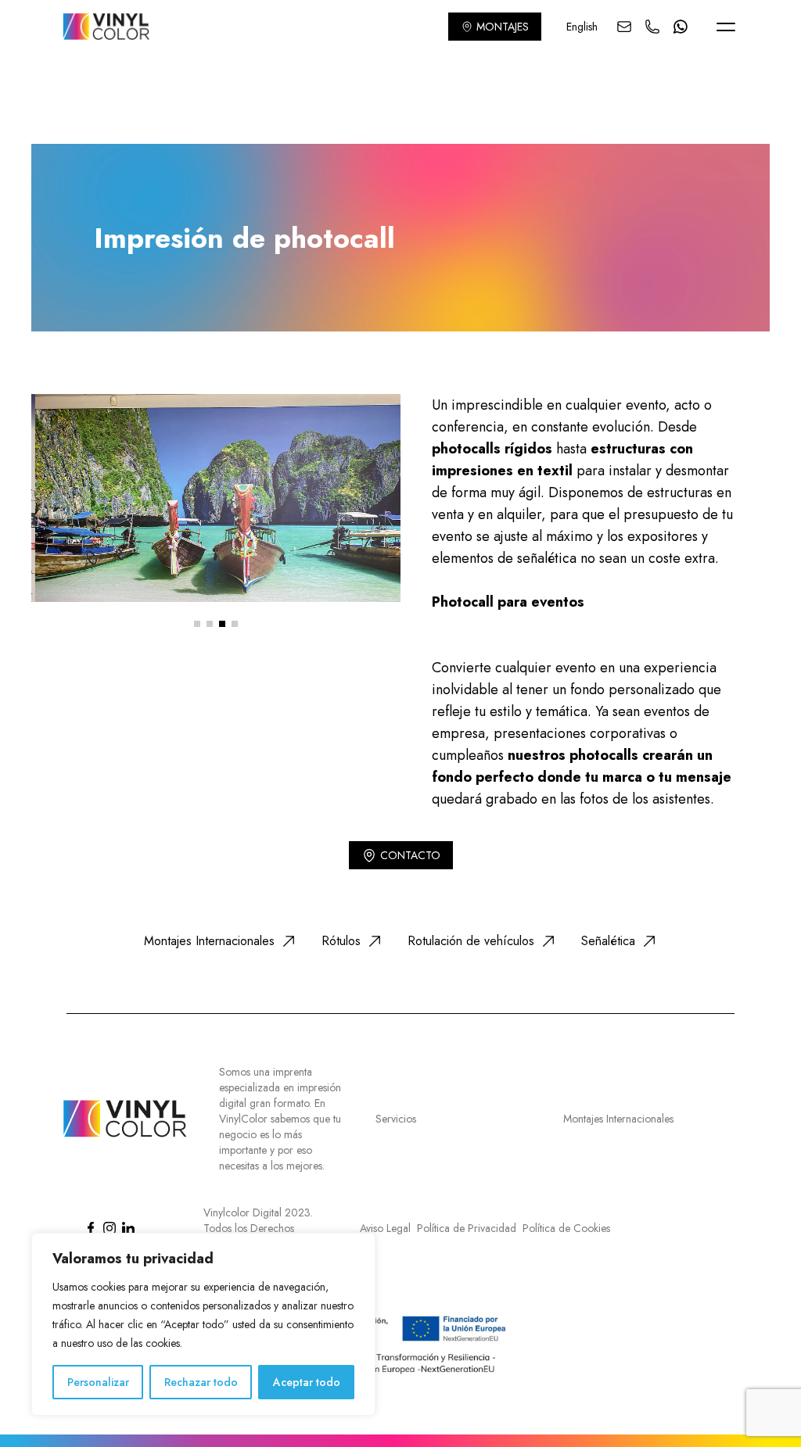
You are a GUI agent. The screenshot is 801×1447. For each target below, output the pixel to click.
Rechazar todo (201, 1382)
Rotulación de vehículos (471, 941)
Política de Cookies (566, 1228)
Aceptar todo (306, 1382)
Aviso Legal (385, 1228)
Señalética (608, 941)
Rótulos (341, 941)
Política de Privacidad (466, 1228)
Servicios (395, 1118)
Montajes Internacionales (209, 941)
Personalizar (98, 1382)
